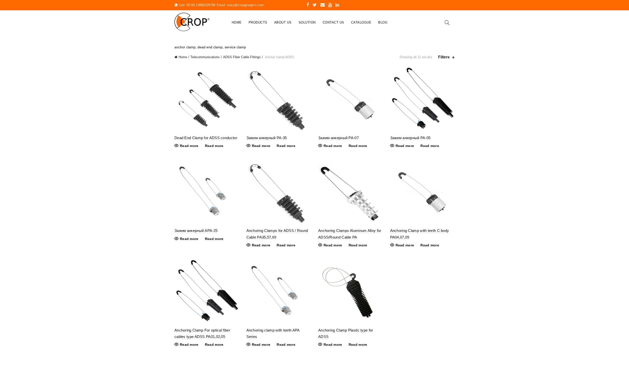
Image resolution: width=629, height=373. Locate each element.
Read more (189, 146)
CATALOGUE (361, 22)
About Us (283, 22)
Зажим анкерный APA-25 (195, 230)
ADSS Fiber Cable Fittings (242, 57)
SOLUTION (307, 22)
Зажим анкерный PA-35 (266, 138)
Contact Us (333, 22)
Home (237, 22)
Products (258, 22)
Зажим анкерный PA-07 (338, 138)
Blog (382, 22)
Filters (444, 57)
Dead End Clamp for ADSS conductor (205, 138)
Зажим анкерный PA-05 (410, 138)
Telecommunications (205, 57)
